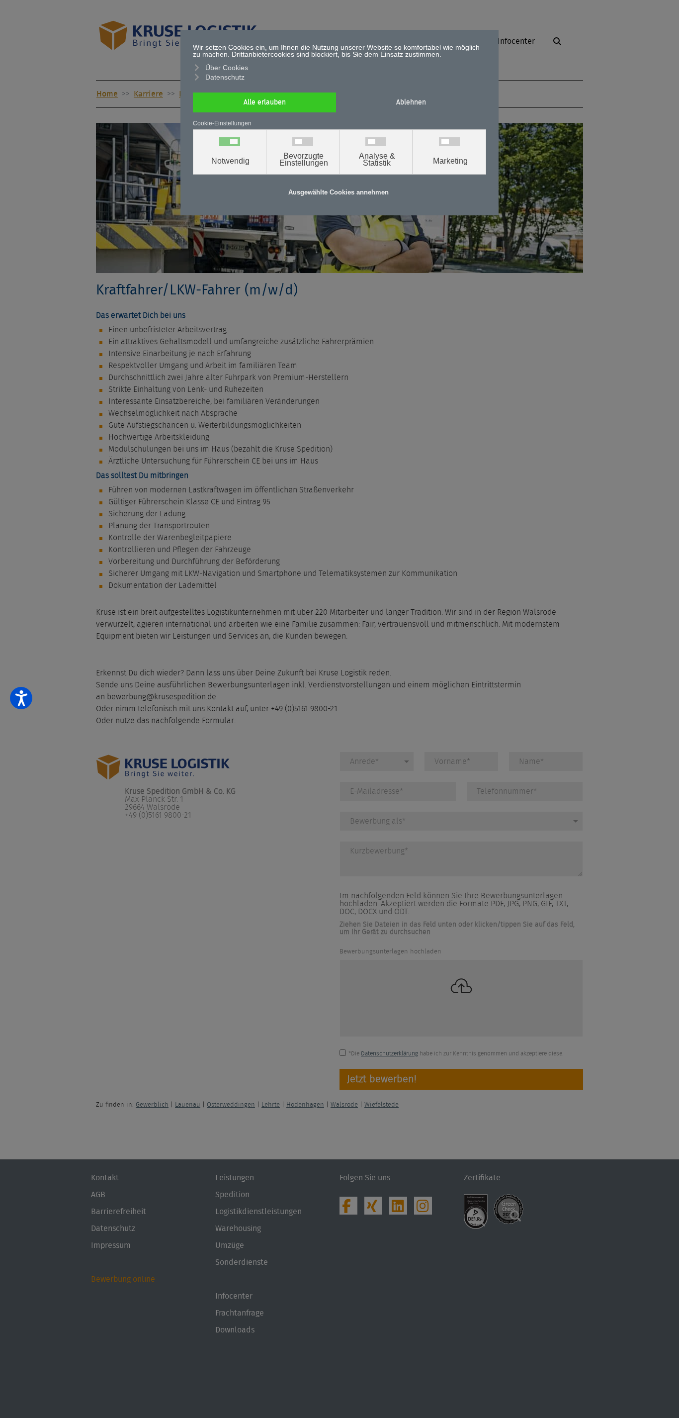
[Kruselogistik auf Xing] (375, 1209)
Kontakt (105, 1178)
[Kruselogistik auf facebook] (351, 1209)
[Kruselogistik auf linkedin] (400, 1209)
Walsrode (344, 1105)
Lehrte (270, 1105)
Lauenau (187, 1105)
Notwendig (230, 161)
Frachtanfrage (239, 1313)
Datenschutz (113, 1228)
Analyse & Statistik (377, 160)
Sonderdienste (241, 1262)
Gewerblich (152, 1105)
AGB (98, 1195)
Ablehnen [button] (411, 102)
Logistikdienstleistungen (258, 1212)
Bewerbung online (123, 1279)
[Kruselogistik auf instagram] (425, 1209)
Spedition (232, 1195)
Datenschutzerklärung (389, 1053)
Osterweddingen (231, 1105)
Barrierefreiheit (118, 1212)
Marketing (450, 161)
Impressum (111, 1245)
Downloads (235, 1330)
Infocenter (234, 1296)
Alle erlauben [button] (265, 102)
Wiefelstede (381, 1105)
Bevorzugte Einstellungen (303, 160)
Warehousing (238, 1228)
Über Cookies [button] (226, 68)
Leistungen (234, 1178)
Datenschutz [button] (225, 77)
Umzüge (229, 1245)
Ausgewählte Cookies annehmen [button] (338, 192)
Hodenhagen (305, 1105)
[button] (559, 44)
